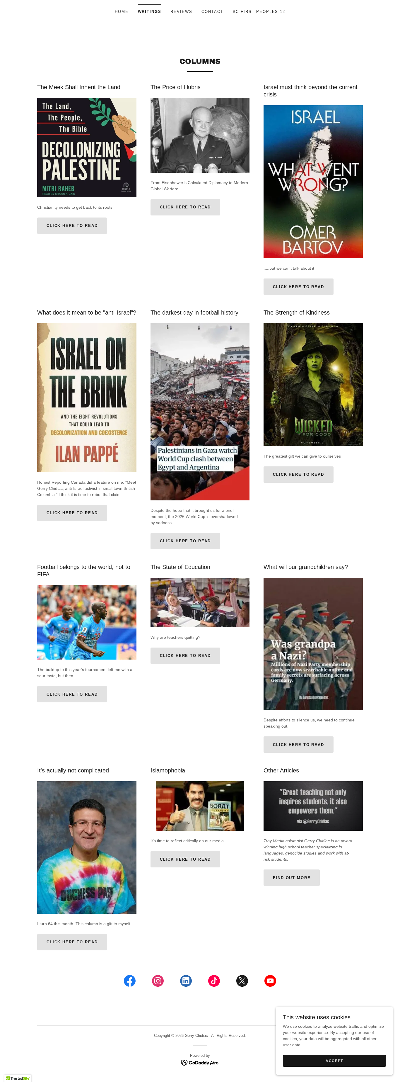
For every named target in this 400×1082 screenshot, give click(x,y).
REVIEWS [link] (181, 11)
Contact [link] (212, 11)
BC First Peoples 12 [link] (259, 11)
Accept (334, 1061)
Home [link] (121, 11)
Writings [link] (149, 11)
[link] (130, 982)
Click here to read (72, 225)
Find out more (291, 878)
